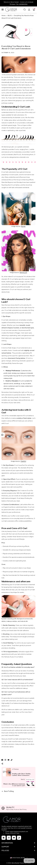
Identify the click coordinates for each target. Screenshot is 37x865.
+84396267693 (22, 4)
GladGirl (23, 461)
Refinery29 (23, 272)
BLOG (10, 15)
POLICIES (5, 850)
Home (4, 15)
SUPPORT (5, 847)
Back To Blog (9, 791)
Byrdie (23, 226)
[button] (3, 9)
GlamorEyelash (15, 863)
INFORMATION (7, 843)
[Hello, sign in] (29, 9)
